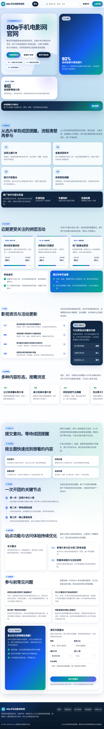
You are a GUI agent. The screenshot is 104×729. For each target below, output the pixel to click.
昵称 (52, 641)
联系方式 (77, 641)
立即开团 (97, 4)
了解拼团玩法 (13, 55)
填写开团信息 (44, 55)
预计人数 (77, 651)
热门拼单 (78, 709)
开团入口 (98, 709)
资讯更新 (88, 709)
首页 (35, 4)
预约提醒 (95, 106)
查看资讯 (86, 4)
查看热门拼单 (28, 55)
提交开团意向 (73, 679)
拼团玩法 (67, 709)
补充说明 (53, 661)
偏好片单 (53, 651)
